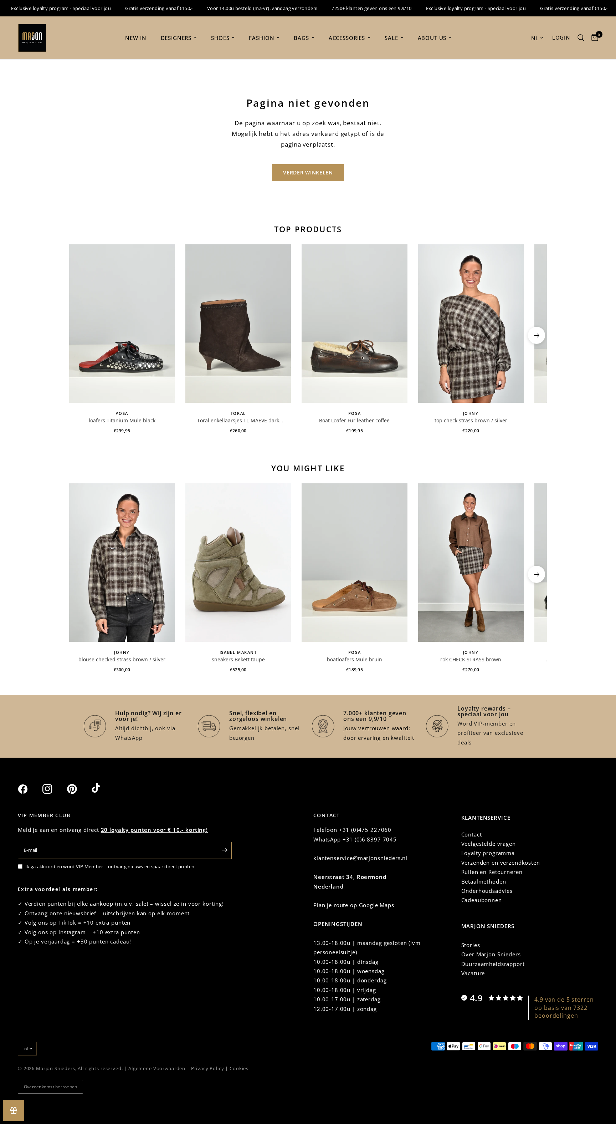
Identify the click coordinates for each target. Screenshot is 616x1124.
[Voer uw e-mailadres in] (224, 850)
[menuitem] (135, 38)
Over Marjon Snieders (491, 954)
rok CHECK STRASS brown (470, 659)
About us (432, 37)
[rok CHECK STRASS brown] (471, 562)
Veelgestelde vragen (488, 843)
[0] (593, 37)
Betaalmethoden (483, 881)
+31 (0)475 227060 (365, 829)
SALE (391, 37)
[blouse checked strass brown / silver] (122, 562)
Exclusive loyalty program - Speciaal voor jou (461, 8)
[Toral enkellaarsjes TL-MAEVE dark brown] (238, 323)
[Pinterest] (78, 789)
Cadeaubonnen (481, 900)
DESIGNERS (176, 37)
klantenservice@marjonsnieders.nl (360, 857)
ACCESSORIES (347, 37)
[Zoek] (581, 37)
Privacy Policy (207, 1068)
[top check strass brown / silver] (471, 323)
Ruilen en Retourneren (492, 871)
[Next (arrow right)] (536, 335)
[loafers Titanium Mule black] (122, 323)
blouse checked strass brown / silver (121, 659)
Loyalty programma (488, 852)
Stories (470, 944)
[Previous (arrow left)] (79, 335)
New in (135, 37)
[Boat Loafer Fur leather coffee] (354, 323)
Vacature (473, 973)
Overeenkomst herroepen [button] (50, 1087)
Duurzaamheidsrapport (493, 963)
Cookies (239, 1068)
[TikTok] (103, 789)
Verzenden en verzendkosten (500, 862)
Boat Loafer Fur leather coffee (354, 420)
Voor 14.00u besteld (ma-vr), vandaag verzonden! (247, 8)
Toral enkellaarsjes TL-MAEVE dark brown (238, 420)
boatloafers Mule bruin (354, 659)
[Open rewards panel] (13, 1110)
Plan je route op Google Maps (353, 905)
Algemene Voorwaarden (156, 1068)
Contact (471, 834)
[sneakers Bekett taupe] (238, 562)
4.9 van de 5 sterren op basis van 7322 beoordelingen (564, 1007)
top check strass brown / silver (471, 420)
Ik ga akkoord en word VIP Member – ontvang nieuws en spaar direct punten (110, 866)
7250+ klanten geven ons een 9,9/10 (357, 8)
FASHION (261, 37)
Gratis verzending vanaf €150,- (144, 8)
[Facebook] (29, 789)
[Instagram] (53, 789)
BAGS (301, 37)
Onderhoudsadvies (487, 890)
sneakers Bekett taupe (238, 659)
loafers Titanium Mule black (122, 420)
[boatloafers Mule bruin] (354, 562)
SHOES (220, 37)
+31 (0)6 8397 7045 (370, 839)
